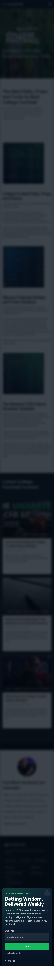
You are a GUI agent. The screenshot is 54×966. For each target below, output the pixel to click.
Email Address (12, 931)
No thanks (10, 961)
